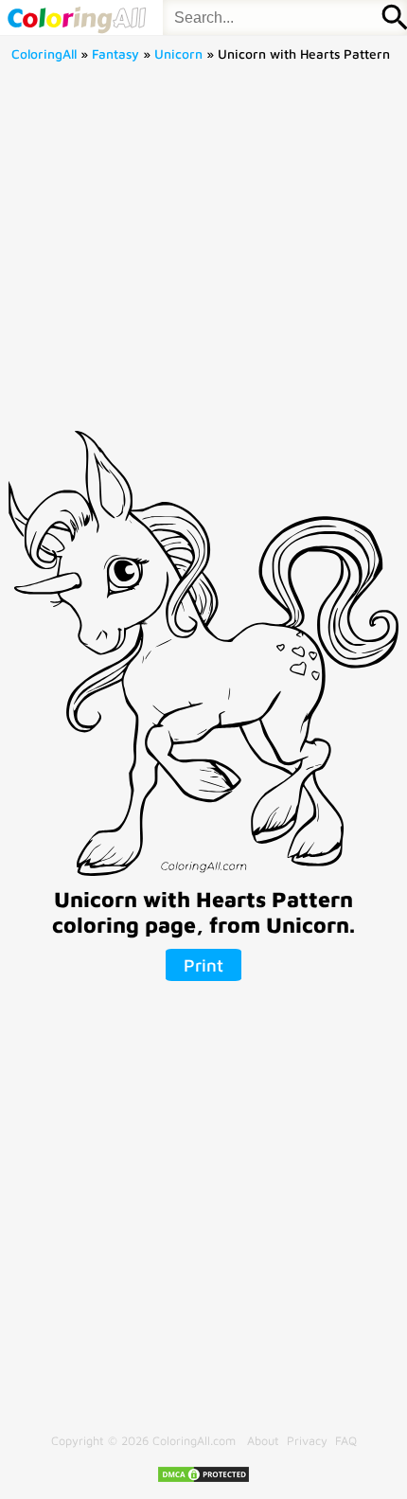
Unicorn (178, 54)
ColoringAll (44, 54)
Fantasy (115, 54)
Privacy (307, 1441)
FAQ (346, 1441)
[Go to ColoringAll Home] (76, 17)
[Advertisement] (203, 252)
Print (203, 965)
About (263, 1441)
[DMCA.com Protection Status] (203, 1479)
